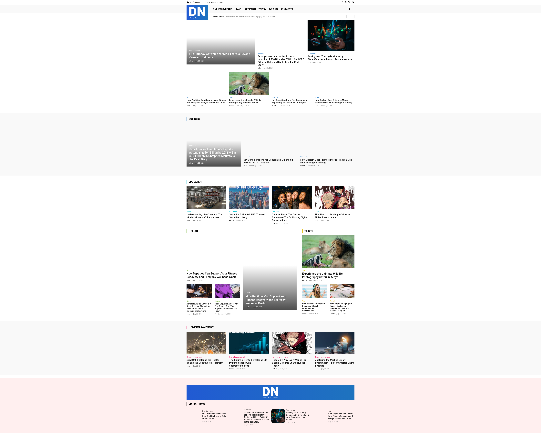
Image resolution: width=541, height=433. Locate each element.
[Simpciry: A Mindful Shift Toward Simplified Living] (249, 197)
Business (261, 53)
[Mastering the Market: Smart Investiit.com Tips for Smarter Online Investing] (334, 343)
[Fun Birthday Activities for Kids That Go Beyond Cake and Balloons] (221, 42)
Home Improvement (194, 357)
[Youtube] (352, 2)
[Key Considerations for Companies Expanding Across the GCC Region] (292, 83)
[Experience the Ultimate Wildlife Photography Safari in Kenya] (249, 83)
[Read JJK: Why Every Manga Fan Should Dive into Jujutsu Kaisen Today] (292, 343)
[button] (350, 9)
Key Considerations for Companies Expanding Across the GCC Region (289, 101)
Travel (231, 97)
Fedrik (189, 105)
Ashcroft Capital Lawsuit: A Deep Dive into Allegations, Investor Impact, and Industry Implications (199, 307)
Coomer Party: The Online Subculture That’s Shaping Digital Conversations (290, 217)
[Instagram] (345, 2)
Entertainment (194, 50)
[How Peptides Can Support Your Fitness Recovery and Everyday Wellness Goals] (206, 83)
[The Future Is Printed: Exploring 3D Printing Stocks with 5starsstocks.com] (249, 343)
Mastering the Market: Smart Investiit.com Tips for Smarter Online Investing (334, 363)
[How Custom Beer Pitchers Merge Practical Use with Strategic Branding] (334, 83)
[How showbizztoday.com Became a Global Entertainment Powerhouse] (314, 291)
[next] (352, 16)
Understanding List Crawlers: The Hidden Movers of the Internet (204, 216)
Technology (312, 53)
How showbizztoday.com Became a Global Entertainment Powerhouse (313, 307)
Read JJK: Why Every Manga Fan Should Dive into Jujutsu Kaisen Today (289, 363)
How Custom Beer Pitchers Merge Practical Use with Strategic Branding (333, 101)
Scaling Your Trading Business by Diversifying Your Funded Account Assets (330, 58)
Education (190, 211)
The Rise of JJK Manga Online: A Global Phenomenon (332, 216)
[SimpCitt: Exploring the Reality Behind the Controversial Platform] (206, 343)
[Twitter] (349, 2)
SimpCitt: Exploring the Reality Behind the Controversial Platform (205, 361)
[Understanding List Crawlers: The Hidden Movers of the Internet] (206, 197)
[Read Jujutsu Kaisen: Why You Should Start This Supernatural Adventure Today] (227, 291)
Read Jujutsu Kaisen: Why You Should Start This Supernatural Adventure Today (226, 307)
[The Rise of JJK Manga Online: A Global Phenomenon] (334, 197)
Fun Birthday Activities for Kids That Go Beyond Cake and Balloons (214, 416)
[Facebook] (342, 2)
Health (189, 97)
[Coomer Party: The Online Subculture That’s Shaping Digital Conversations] (292, 197)
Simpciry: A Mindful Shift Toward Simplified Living (247, 216)
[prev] (348, 16)
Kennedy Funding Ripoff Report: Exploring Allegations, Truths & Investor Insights (341, 307)
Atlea (259, 68)
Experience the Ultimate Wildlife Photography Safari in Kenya (250, 16)
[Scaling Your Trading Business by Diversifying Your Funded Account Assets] (331, 35)
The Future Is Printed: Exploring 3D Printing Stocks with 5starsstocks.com (248, 363)
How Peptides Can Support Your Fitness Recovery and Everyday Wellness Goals (206, 101)
